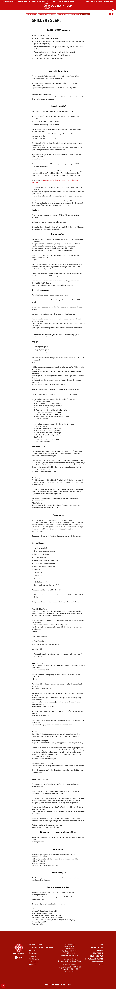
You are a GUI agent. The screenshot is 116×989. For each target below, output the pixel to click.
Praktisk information (39, 1)
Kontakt (89, 1)
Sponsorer (32, 956)
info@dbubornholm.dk (69, 955)
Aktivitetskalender (66, 1)
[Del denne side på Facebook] (110, 14)
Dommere (32, 950)
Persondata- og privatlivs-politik (58, 985)
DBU (101, 944)
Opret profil (110, 1)
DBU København (96, 956)
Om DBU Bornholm (35, 944)
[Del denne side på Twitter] (113, 14)
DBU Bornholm (31, 14)
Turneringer (43, 14)
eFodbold (52, 14)
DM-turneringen (73, 14)
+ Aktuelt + (53, 1)
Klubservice (33, 953)
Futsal (100, 965)
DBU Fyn (100, 950)
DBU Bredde (33, 965)
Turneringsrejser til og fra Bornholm (15, 1)
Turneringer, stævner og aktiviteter (41, 947)
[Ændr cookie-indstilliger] (3, 986)
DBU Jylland (98, 953)
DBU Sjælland (97, 962)
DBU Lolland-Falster (94, 959)
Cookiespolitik (34, 962)
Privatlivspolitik (34, 959)
